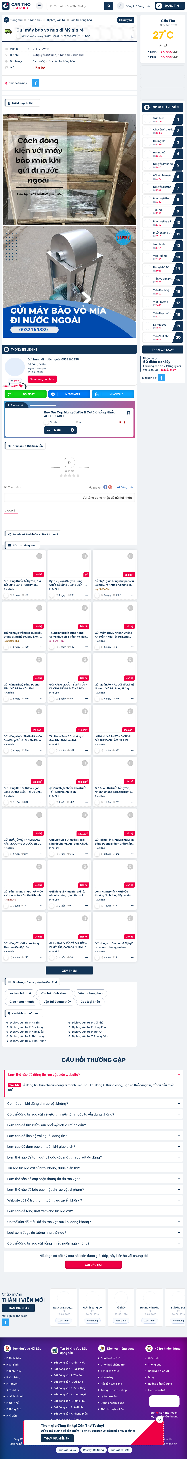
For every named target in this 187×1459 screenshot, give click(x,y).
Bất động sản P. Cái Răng (69, 1369)
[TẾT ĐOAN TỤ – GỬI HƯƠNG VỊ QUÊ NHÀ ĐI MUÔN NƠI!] (69, 719)
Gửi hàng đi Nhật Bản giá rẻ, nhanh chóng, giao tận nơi (67, 893)
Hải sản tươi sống (111, 1383)
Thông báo (154, 1364)
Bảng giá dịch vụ (158, 1371)
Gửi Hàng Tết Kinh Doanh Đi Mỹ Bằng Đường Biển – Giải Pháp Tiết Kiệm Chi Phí (114, 841)
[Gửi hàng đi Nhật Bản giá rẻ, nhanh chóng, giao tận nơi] (69, 875)
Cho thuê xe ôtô (110, 1358)
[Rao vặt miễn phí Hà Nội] (162, 86)
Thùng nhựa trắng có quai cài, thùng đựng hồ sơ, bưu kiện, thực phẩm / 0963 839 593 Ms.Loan (23, 634)
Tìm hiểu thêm (167, 370)
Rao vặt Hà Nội (68, 1450)
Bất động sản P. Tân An (68, 1375)
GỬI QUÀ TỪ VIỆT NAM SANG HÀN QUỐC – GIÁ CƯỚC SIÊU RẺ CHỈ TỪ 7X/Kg (23, 841)
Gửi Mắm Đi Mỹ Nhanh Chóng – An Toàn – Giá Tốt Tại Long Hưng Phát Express (115, 634)
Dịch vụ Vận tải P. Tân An (87, 1031)
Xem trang (63, 1320)
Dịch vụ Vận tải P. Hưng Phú (89, 1027)
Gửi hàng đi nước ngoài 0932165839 (53, 359)
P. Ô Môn (11, 1415)
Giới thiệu (154, 1358)
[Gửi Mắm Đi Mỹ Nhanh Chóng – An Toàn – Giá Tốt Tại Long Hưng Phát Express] (115, 616)
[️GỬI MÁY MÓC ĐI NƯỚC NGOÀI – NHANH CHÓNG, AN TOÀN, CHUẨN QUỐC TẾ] (69, 823)
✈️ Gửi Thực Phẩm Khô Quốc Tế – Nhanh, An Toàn (67, 790)
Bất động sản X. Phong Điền (71, 1413)
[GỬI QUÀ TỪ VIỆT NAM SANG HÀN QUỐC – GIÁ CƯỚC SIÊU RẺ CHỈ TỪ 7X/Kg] (24, 823)
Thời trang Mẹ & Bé (112, 1409)
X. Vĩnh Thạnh (15, 1396)
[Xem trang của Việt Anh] (6, 905)
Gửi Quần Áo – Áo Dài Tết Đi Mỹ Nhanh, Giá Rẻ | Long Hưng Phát (114, 686)
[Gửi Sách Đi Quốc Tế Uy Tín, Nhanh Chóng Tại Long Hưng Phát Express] (115, 771)
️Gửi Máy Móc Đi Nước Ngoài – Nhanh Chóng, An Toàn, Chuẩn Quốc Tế (69, 841)
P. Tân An (12, 1383)
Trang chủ (16, 20)
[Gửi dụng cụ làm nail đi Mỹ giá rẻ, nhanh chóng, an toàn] (115, 926)
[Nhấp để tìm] (108, 6)
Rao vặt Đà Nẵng (93, 1450)
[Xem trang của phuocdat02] (97, 595)
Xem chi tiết (54, 430)
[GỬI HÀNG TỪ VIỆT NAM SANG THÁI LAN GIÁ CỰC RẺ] (24, 926)
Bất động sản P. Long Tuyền (70, 1394)
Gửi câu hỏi (93, 1264)
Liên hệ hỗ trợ (156, 1390)
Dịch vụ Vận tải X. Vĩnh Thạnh (28, 1040)
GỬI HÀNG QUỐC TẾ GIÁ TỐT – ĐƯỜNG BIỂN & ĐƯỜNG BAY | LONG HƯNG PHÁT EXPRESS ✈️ (69, 686)
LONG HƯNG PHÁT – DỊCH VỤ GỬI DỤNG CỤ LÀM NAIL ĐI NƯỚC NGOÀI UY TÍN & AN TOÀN (113, 738)
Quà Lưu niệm (109, 1396)
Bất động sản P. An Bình (68, 1407)
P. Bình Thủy (13, 1371)
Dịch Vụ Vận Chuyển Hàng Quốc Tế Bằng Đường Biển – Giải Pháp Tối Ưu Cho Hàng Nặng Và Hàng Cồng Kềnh (67, 583)
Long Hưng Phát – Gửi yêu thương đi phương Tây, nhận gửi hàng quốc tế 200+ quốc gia (113, 893)
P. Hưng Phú (13, 1409)
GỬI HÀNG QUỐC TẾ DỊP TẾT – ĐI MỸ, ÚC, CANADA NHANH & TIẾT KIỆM (68, 945)
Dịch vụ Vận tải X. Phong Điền (90, 1036)
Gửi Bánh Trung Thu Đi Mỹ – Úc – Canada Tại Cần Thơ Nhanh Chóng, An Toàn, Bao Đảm (23, 893)
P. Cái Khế (12, 1403)
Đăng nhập (127, 487)
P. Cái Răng (13, 1377)
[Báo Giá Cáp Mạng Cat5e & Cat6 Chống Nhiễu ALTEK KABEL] (22, 422)
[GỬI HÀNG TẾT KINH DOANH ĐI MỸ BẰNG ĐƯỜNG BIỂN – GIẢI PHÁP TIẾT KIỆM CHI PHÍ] (115, 823)
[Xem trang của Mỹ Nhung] (6, 595)
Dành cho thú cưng (112, 1403)
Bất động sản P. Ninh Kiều (69, 1362)
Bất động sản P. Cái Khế (68, 1381)
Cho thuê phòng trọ (113, 1364)
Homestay (107, 1377)
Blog (151, 1377)
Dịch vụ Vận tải (56, 20)
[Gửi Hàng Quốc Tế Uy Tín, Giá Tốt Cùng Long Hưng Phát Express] (24, 564)
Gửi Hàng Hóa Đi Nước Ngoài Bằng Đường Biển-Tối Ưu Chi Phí (22, 790)
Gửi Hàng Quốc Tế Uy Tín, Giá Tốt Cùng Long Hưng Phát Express (22, 583)
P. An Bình (12, 1364)
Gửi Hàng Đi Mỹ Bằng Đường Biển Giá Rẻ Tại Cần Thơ (21, 686)
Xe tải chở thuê (110, 1371)
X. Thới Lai (12, 1390)
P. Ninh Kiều (35, 20)
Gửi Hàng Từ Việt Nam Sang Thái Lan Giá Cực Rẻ (21, 945)
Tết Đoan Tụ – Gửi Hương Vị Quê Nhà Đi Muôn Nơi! (66, 738)
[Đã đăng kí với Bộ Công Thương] (164, 1406)
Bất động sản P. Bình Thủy (70, 1388)
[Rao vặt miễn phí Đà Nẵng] (162, 98)
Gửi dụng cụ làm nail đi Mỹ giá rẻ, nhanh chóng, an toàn (114, 945)
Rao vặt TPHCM (120, 1450)
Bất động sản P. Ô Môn (67, 1420)
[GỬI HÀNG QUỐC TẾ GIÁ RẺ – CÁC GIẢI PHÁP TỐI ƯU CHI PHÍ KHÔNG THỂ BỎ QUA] (24, 719)
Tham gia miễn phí (57, 1438)
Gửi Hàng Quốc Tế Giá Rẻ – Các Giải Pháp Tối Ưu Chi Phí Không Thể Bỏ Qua (23, 738)
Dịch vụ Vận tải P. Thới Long (27, 1036)
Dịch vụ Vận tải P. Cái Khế (87, 1022)
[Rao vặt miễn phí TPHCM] (162, 75)
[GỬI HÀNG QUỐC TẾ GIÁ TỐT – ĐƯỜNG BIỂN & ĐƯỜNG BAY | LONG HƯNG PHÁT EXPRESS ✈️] (69, 668)
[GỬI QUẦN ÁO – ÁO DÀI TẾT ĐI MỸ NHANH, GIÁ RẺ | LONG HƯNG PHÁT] (115, 668)
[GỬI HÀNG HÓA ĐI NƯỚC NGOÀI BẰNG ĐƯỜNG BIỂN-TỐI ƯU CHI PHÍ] (24, 771)
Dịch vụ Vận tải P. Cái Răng (26, 1027)
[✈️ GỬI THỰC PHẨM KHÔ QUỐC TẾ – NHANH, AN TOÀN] (69, 771)
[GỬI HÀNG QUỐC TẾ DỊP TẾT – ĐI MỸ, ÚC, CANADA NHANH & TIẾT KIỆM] (69, 926)
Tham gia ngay (163, 349)
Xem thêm (69, 970)
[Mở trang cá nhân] (148, 119)
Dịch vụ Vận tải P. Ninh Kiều (26, 1031)
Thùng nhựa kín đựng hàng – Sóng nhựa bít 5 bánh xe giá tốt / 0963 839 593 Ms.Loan (69, 634)
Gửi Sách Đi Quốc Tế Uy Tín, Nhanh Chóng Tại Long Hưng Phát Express (113, 790)
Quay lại (125, 20)
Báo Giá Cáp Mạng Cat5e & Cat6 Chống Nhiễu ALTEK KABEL (80, 414)
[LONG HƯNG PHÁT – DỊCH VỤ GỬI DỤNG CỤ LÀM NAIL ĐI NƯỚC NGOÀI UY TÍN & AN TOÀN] (115, 719)
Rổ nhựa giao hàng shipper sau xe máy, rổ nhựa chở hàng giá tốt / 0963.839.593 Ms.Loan (114, 583)
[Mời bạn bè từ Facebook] (161, 377)
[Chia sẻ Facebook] (35, 83)
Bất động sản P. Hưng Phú (69, 1401)
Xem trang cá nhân (42, 379)
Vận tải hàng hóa (81, 20)
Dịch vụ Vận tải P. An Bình (25, 1022)
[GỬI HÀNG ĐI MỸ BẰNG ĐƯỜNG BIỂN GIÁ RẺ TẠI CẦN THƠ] (24, 668)
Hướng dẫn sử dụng (160, 1383)
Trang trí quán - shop (114, 1390)
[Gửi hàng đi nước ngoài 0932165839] (15, 368)
